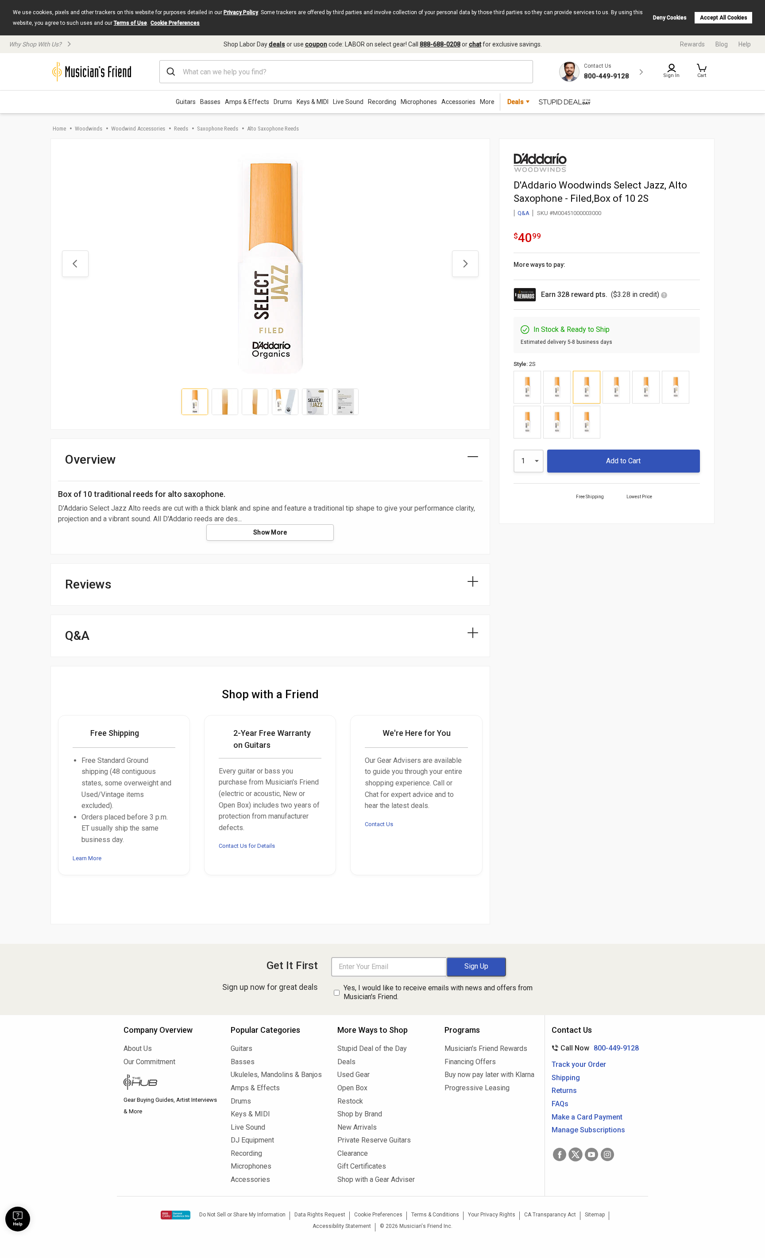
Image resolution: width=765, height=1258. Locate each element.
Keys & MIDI (312, 101)
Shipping (566, 1077)
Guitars (186, 101)
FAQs (560, 1104)
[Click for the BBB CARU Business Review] (175, 1215)
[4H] (527, 422)
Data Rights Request (319, 1215)
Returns (564, 1090)
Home (59, 128)
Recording (382, 101)
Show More (270, 532)
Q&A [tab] (77, 635)
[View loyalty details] (664, 296)
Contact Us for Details (247, 846)
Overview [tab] (90, 459)
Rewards (692, 44)
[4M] (557, 422)
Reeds (181, 128)
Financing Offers (470, 1062)
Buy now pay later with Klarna (489, 1074)
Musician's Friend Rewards (485, 1048)
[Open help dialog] (17, 1219)
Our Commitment (149, 1062)
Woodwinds (88, 128)
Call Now (593, 1048)
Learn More (87, 858)
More (487, 101)
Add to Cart (623, 461)
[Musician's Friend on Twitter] (575, 1154)
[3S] (675, 387)
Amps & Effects (247, 101)
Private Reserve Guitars (374, 1140)
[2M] (557, 387)
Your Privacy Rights (491, 1215)
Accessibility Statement (342, 1226)
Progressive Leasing (477, 1088)
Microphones (419, 101)
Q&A (523, 213)
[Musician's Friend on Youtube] (591, 1154)
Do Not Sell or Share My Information (242, 1215)
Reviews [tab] (88, 584)
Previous (75, 263)
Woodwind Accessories (138, 128)
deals (277, 44)
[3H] (616, 387)
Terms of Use (130, 23)
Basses (210, 101)
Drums (283, 101)
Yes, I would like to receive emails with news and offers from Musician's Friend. (438, 992)
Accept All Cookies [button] (723, 18)
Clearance (352, 1153)
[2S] (586, 387)
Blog (721, 44)
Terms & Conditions (435, 1215)
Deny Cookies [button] (670, 18)
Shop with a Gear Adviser (376, 1179)
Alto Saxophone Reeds (273, 128)
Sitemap (595, 1215)
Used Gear (353, 1074)
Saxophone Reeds (217, 128)
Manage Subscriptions (588, 1130)
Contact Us (379, 824)
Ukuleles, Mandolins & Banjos (276, 1074)
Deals (346, 1062)
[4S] (586, 422)
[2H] (527, 387)
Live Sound (348, 101)
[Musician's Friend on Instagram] (607, 1154)
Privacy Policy (241, 12)
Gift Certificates (361, 1166)
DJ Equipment (252, 1140)
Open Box (352, 1088)
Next (465, 263)
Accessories (458, 101)
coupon (316, 44)
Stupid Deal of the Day (372, 1048)
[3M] (646, 387)
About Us (138, 1048)
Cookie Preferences (175, 23)
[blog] (170, 1083)
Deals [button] (515, 101)
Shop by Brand (359, 1114)
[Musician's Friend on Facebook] (560, 1154)
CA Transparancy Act (550, 1215)
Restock (350, 1101)
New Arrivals (357, 1127)
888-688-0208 (440, 44)
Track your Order (579, 1064)
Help (744, 44)
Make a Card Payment (587, 1117)
